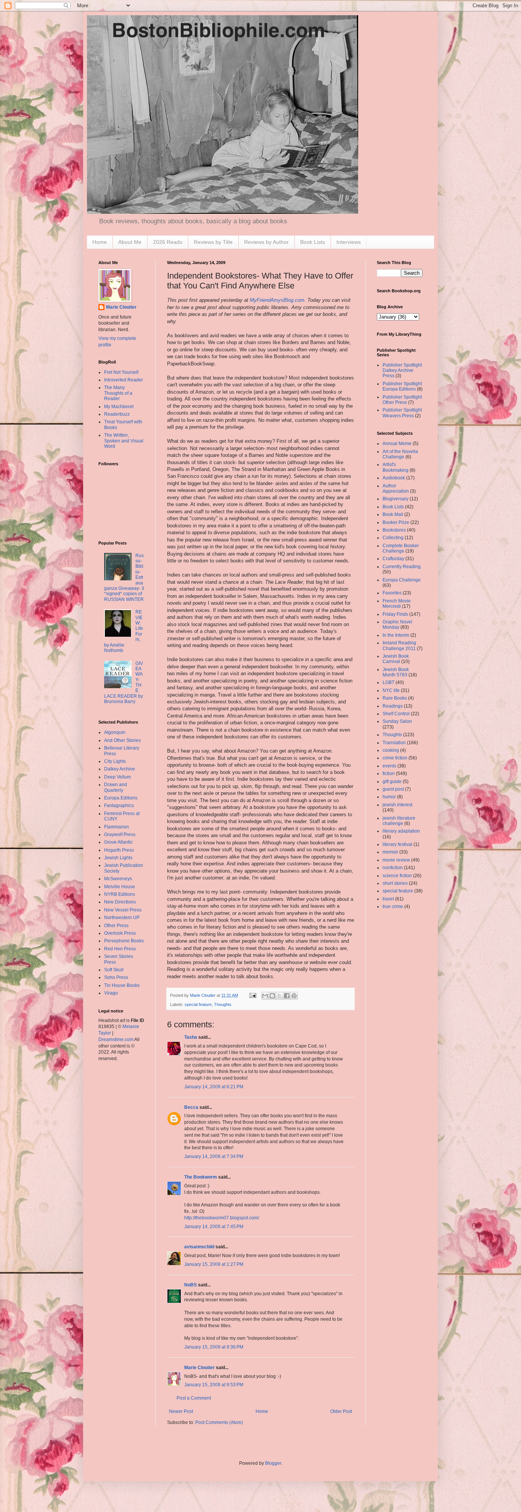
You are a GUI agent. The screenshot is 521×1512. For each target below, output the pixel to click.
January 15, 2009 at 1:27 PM (213, 1264)
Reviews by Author (266, 242)
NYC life (391, 690)
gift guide (392, 781)
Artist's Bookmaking (395, 467)
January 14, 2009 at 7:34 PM (213, 1156)
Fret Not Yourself (121, 372)
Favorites (392, 593)
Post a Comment (194, 1398)
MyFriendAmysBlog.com (277, 300)
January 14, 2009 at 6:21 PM (213, 1086)
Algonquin (114, 732)
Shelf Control (396, 713)
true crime (393, 906)
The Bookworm (200, 1177)
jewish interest (397, 804)
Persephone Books (124, 940)
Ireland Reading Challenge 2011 (399, 645)
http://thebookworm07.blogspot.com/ (221, 1217)
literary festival (397, 844)
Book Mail (393, 514)
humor (389, 796)
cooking (391, 750)
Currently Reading (402, 566)
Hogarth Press (119, 850)
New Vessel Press (123, 910)
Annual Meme (397, 443)
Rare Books (395, 698)
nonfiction (393, 867)
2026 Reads (167, 242)
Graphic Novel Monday (397, 624)
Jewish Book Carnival (396, 658)
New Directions (120, 902)
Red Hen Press (120, 948)
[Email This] (265, 995)
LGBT (388, 682)
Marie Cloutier (199, 1367)
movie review (396, 860)
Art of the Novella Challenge (400, 454)
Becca (191, 1107)
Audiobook (394, 478)
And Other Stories (122, 740)
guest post (393, 789)
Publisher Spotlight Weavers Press (402, 412)
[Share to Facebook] (287, 995)
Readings (393, 706)
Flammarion (116, 827)
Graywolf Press (119, 834)
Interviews (348, 242)
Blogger (273, 1463)
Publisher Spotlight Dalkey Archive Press (402, 370)
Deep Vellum (117, 777)
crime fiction (395, 758)
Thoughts (223, 1004)
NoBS (190, 1285)
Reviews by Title (213, 242)
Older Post (341, 1411)
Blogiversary (395, 498)
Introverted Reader (123, 380)
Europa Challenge (402, 580)
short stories (395, 883)
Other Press (116, 925)
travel (388, 899)
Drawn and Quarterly (115, 787)
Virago (111, 993)
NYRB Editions (119, 894)
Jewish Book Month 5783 (396, 672)
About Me (130, 242)
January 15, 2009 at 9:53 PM (213, 1384)
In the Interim (396, 635)
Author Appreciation (396, 488)
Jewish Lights (118, 857)
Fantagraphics (119, 805)
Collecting (393, 537)
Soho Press (116, 977)
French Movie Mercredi (397, 603)
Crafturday (393, 558)
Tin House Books (122, 985)
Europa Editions (120, 798)
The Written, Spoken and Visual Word (123, 440)
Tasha (190, 1037)
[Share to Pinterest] (294, 995)
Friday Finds (395, 614)
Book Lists (312, 242)
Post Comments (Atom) (219, 1422)
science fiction (397, 875)
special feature (198, 1004)
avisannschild (199, 1246)
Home (99, 242)
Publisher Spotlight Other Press (402, 399)
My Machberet (118, 406)
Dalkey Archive (119, 769)
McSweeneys (118, 878)
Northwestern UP (122, 917)
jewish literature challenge (399, 820)
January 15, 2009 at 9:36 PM (213, 1347)
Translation (394, 742)
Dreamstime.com (115, 1039)
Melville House (119, 886)
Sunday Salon (397, 721)
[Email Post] (252, 995)
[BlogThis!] (272, 995)
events (389, 766)
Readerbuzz (117, 414)
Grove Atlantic (118, 842)
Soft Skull (114, 969)
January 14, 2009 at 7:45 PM (213, 1226)
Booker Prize (396, 522)
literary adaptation (401, 831)
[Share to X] (279, 995)
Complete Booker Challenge (401, 548)
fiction (389, 773)
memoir (390, 852)
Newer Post (181, 1411)
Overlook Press (120, 933)
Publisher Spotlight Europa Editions (402, 386)
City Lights (115, 761)
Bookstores (394, 530)
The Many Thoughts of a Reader (118, 393)
